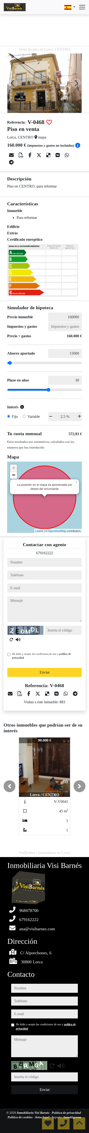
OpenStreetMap (57, 531)
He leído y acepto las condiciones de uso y (41, 655)
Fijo (15, 417)
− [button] (13, 475)
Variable (34, 417)
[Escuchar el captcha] (18, 639)
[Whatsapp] (67, 155)
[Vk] (58, 155)
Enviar (45, 672)
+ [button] (13, 468)
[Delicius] (49, 155)
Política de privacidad (67, 1112)
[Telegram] (11, 162)
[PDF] (22, 155)
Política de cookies (20, 1117)
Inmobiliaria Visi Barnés (33, 1112)
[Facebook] (30, 155)
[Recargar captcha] (11, 639)
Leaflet (39, 531)
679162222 (44, 553)
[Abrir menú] (82, 7)
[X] (39, 155)
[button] (9, 786)
